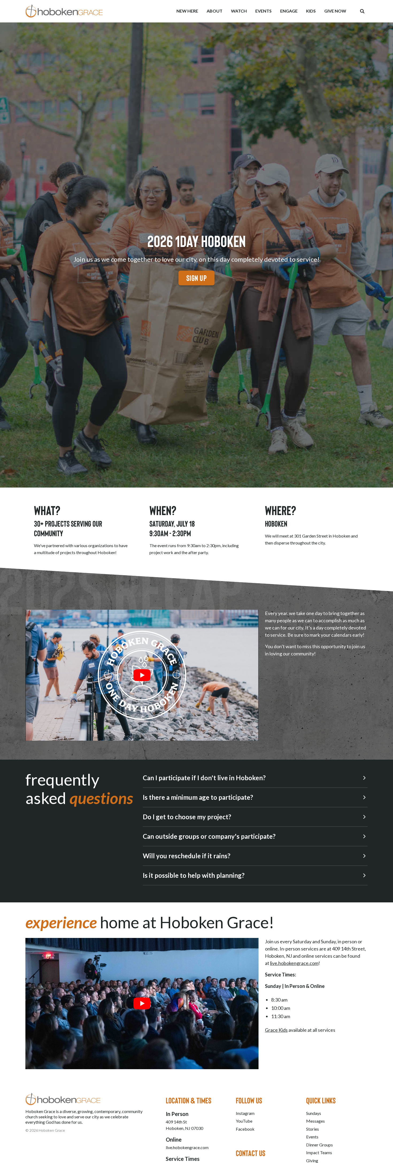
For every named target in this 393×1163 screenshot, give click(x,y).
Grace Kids (276, 1030)
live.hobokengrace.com (294, 963)
